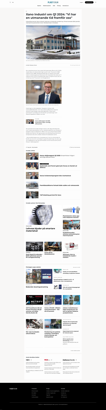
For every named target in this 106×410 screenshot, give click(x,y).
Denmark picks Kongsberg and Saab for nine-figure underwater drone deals (71, 368)
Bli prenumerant (35, 390)
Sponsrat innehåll (49, 397)
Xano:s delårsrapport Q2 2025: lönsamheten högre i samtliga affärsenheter (42, 122)
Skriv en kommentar (75, 147)
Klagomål (48, 395)
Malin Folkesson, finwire (32, 65)
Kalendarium (66, 5)
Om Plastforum (64, 397)
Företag (59, 5)
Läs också (37, 118)
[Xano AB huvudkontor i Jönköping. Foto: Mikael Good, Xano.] (53, 42)
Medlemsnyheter (47, 5)
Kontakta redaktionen (65, 390)
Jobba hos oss (63, 395)
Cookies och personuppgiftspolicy (52, 390)
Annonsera (34, 395)
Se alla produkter (35, 397)
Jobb (54, 5)
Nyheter (39, 5)
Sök (13, 2)
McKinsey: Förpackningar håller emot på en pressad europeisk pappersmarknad (52, 364)
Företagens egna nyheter (33, 267)
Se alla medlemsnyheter (75, 350)
